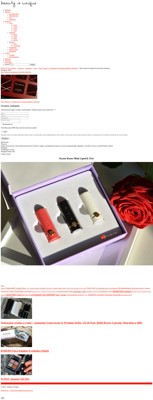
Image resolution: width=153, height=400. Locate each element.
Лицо (15, 25)
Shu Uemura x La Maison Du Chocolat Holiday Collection (20, 102)
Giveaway (42, 288)
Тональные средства (22, 291)
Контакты (8, 62)
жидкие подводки (52, 291)
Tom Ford (91, 288)
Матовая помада (138, 288)
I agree (5, 131)
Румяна (11, 291)
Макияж (12, 32)
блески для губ (36, 291)
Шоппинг (12, 51)
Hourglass (49, 288)
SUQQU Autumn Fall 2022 (15, 379)
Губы (15, 29)
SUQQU (81, 288)
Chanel (3, 288)
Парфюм (147, 288)
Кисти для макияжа (111, 288)
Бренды (7, 59)
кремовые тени (106, 291)
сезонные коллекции (42, 294)
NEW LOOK (70, 288)
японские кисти (127, 295)
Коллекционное (124, 288)
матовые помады (136, 291)
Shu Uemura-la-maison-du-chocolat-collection (16, 72)
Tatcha (84, 288)
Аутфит (12, 55)
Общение (12, 19)
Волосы (12, 42)
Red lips (76, 288)
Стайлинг (16, 46)
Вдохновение (14, 57)
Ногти (15, 40)
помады (27, 295)
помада (20, 294)
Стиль (7, 53)
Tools (96, 288)
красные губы (79, 291)
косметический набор (65, 291)
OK (3, 398)
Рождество (4, 291)
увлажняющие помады (75, 295)
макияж (128, 291)
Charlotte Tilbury (21, 288)
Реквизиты (5, 390)
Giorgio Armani (34, 288)
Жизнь (7, 12)
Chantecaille (10, 288)
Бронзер (101, 288)
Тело (15, 31)
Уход (10, 23)
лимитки (117, 291)
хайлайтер (92, 295)
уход (85, 295)
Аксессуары (13, 49)
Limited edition (58, 288)
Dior (28, 288)
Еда (10, 18)
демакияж (43, 291)
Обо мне (8, 61)
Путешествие (14, 14)
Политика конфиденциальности (21, 390)
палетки (11, 294)
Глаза (15, 27)
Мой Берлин (13, 16)
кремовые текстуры (92, 291)
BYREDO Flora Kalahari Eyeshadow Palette (25, 350)
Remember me (7, 124)
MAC (64, 288)
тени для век (60, 295)
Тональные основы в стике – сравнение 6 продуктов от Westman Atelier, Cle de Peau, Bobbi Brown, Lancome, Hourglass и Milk (71, 322)
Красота (8, 21)
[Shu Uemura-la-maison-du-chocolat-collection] (19, 98)
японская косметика (113, 295)
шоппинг (100, 295)
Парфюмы (12, 47)
